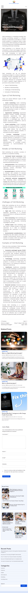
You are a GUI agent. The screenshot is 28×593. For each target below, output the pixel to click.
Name (4, 451)
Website (4, 464)
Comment (5, 434)
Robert (4, 29)
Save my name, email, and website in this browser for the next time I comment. (14, 471)
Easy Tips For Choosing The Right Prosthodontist (17, 496)
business (3, 568)
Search (3, 583)
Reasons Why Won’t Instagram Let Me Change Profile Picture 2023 (14, 414)
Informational (4, 574)
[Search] (26, 7)
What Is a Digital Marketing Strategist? (12, 353)
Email (4, 458)
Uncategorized (4, 579)
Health (2, 572)
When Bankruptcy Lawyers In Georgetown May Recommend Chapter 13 (16, 490)
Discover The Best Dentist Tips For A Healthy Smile (17, 505)
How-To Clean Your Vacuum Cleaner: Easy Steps (13, 501)
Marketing (5, 24)
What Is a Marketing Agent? (9, 383)
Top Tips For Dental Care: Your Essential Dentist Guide (12, 561)
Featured (3, 570)
